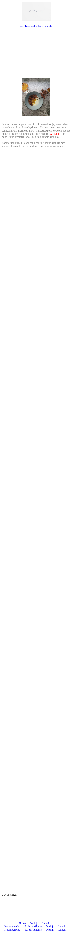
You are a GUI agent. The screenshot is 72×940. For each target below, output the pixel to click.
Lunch (46, 923)
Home (22, 923)
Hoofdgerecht (12, 926)
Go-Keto (55, 133)
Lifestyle (30, 926)
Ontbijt (34, 923)
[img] (36, 11)
